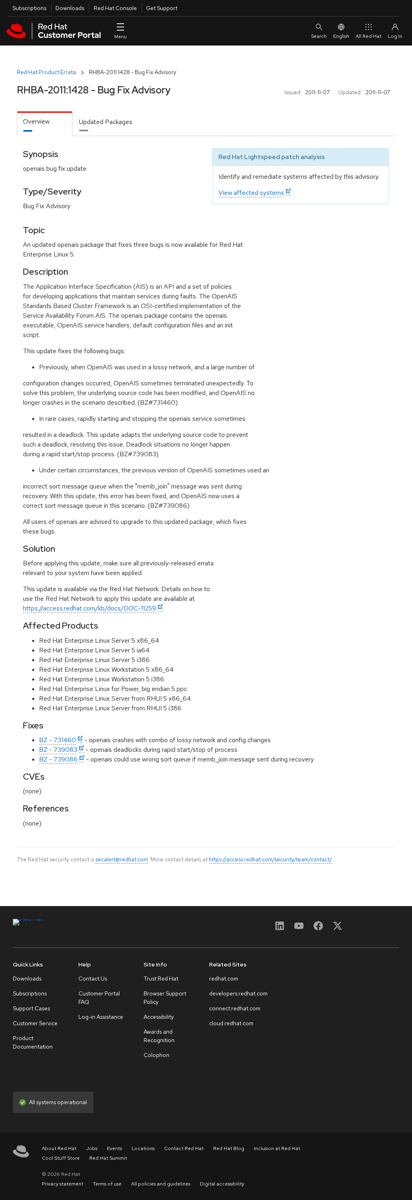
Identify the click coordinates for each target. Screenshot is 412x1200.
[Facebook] (318, 928)
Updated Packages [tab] (105, 122)
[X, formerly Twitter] (337, 928)
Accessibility (159, 1016)
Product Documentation (33, 1042)
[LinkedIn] (279, 928)
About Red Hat (59, 1148)
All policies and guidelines (160, 1184)
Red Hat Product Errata (46, 72)
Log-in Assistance (100, 1016)
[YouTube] (299, 928)
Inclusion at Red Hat (277, 1148)
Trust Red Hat (161, 978)
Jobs (91, 1148)
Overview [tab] (36, 121)
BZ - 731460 (57, 740)
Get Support (161, 8)
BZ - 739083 (58, 749)
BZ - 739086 (58, 759)
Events (114, 1148)
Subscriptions (29, 8)
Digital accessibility (222, 1184)
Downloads (70, 8)
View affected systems (251, 192)
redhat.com (223, 978)
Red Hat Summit (108, 1158)
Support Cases (31, 1008)
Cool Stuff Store (61, 1158)
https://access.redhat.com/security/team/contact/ (270, 859)
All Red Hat (368, 36)
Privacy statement (62, 1184)
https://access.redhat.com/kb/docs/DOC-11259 (89, 608)
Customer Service (35, 1023)
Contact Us (92, 978)
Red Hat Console (115, 8)
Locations (143, 1148)
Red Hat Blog (228, 1148)
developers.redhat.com (238, 993)
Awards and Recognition (159, 1036)
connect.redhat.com (234, 1008)
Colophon (156, 1055)
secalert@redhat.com (121, 859)
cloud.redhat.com (231, 1023)
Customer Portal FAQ (99, 998)
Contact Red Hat (184, 1148)
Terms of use (107, 1184)
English (341, 36)
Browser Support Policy (165, 998)
